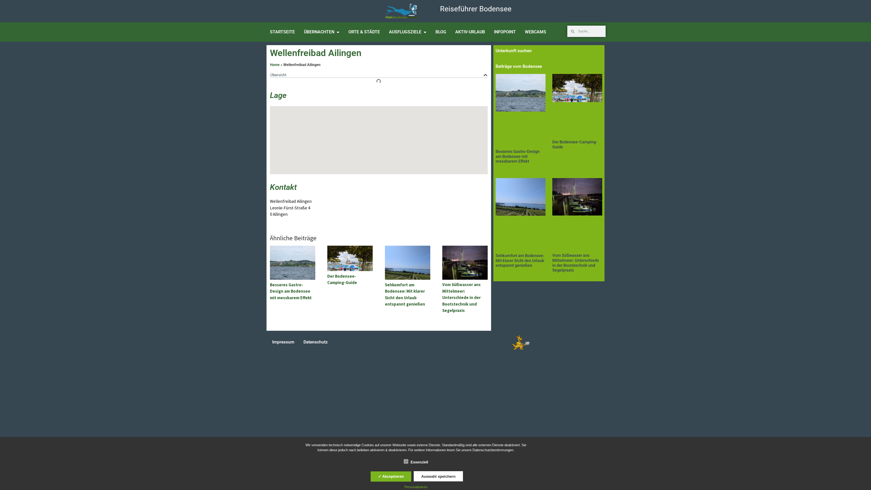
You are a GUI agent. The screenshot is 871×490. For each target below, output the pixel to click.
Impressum (283, 342)
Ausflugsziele (405, 31)
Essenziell (419, 462)
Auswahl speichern (438, 476)
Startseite (282, 31)
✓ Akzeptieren (391, 476)
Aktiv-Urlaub (470, 31)
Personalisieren (415, 487)
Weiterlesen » (504, 167)
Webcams (535, 31)
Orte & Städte (364, 31)
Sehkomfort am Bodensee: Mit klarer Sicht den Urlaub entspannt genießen (520, 260)
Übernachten (319, 31)
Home (275, 65)
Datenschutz (315, 342)
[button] (485, 75)
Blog (441, 31)
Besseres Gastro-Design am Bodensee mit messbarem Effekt (518, 156)
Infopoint (505, 31)
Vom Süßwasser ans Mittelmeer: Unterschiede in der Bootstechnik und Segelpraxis (575, 262)
